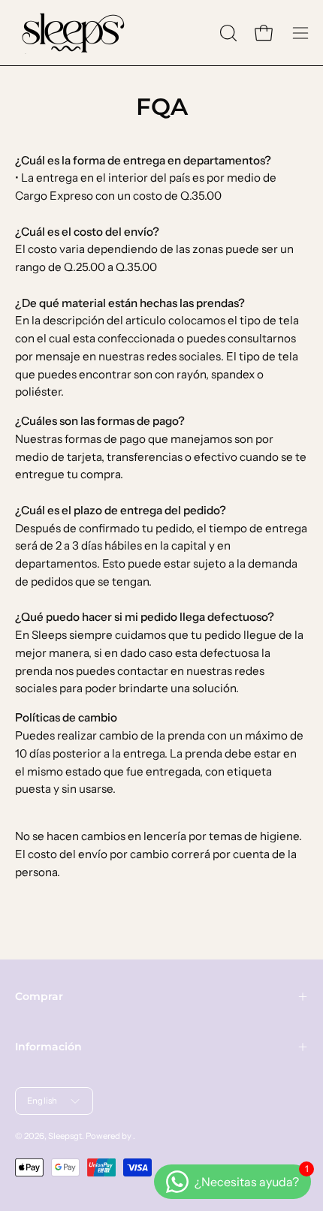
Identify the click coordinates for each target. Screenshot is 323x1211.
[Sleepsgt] (71, 32)
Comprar (39, 996)
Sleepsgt (65, 1136)
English (42, 1100)
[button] (226, 33)
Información (48, 1047)
